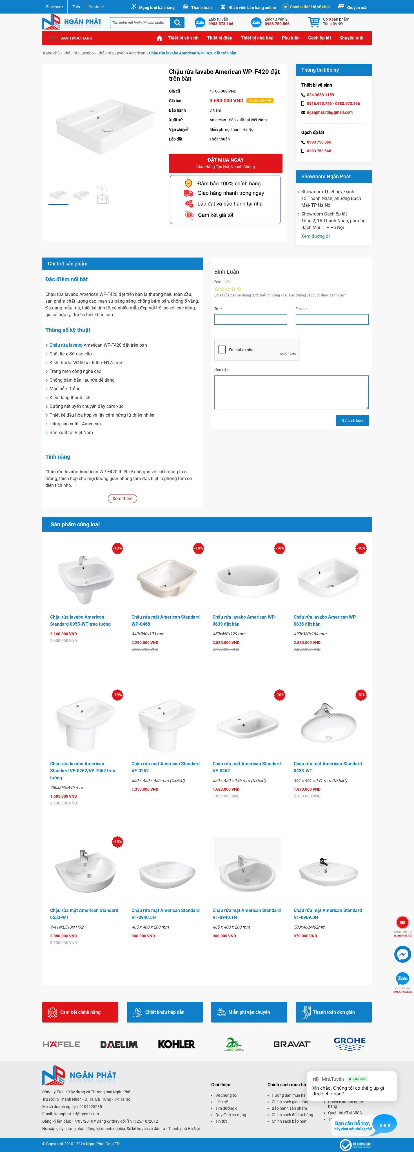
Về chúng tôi (226, 1095)
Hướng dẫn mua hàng (291, 1095)
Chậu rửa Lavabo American (121, 53)
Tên (218, 309)
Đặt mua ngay (225, 163)
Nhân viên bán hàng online (252, 7)
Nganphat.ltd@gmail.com (76, 1114)
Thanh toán (201, 7)
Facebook (54, 7)
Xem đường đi (315, 236)
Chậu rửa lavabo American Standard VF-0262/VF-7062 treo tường (82, 771)
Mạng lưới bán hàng (157, 7)
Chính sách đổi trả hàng (292, 1115)
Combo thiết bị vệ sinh (310, 7)
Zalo (76, 7)
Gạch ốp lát (319, 38)
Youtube (96, 7)
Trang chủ (159, 38)
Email (301, 309)
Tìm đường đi (226, 1108)
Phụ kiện (291, 38)
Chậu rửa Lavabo (78, 53)
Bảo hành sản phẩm (289, 1108)
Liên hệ (221, 1102)
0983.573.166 (347, 103)
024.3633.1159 (320, 95)
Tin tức (221, 1121)
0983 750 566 (319, 142)
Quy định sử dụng (230, 1115)
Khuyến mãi (357, 7)
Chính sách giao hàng (291, 1102)
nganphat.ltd (402, 933)
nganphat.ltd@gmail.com (330, 112)
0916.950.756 (319, 103)
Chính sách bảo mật (289, 1121)
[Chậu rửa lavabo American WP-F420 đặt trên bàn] (58, 195)
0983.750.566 (402, 990)
